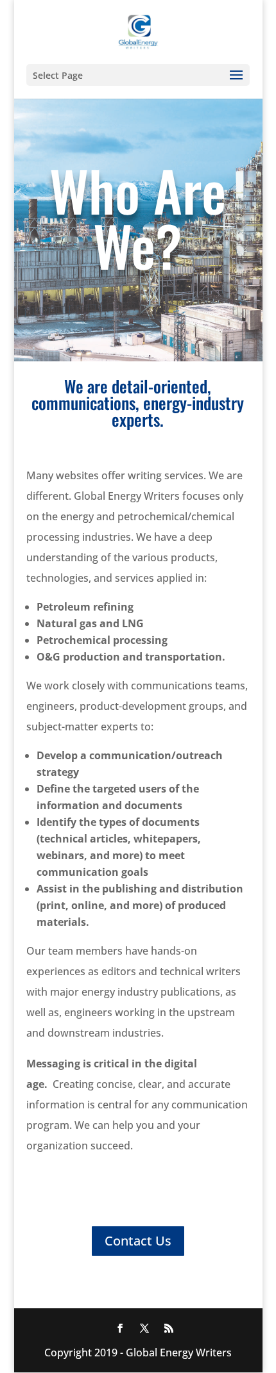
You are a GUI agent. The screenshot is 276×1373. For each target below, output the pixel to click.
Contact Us (138, 1240)
